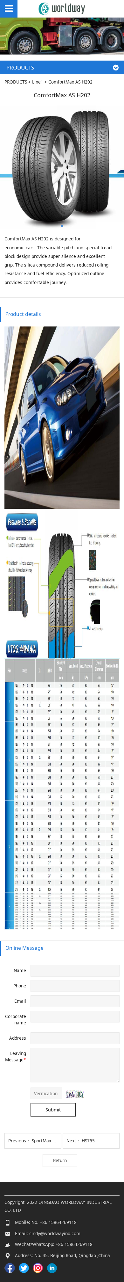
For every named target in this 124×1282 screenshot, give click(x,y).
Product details (23, 314)
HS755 (88, 1141)
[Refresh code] (75, 1094)
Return (60, 1160)
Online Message (24, 947)
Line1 (37, 82)
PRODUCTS (15, 82)
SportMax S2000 (48, 1141)
